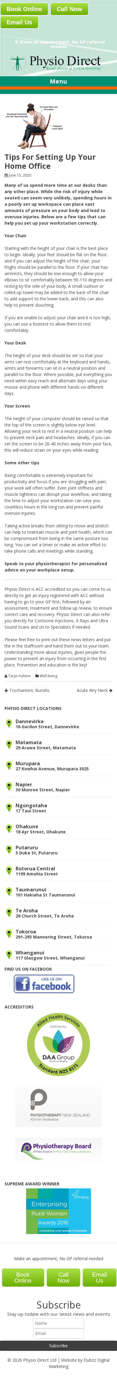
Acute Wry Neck (93, 690)
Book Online (24, 9)
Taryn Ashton (19, 676)
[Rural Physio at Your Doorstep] (58, 70)
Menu (58, 81)
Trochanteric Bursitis (29, 690)
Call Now (69, 9)
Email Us (19, 22)
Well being (48, 676)
